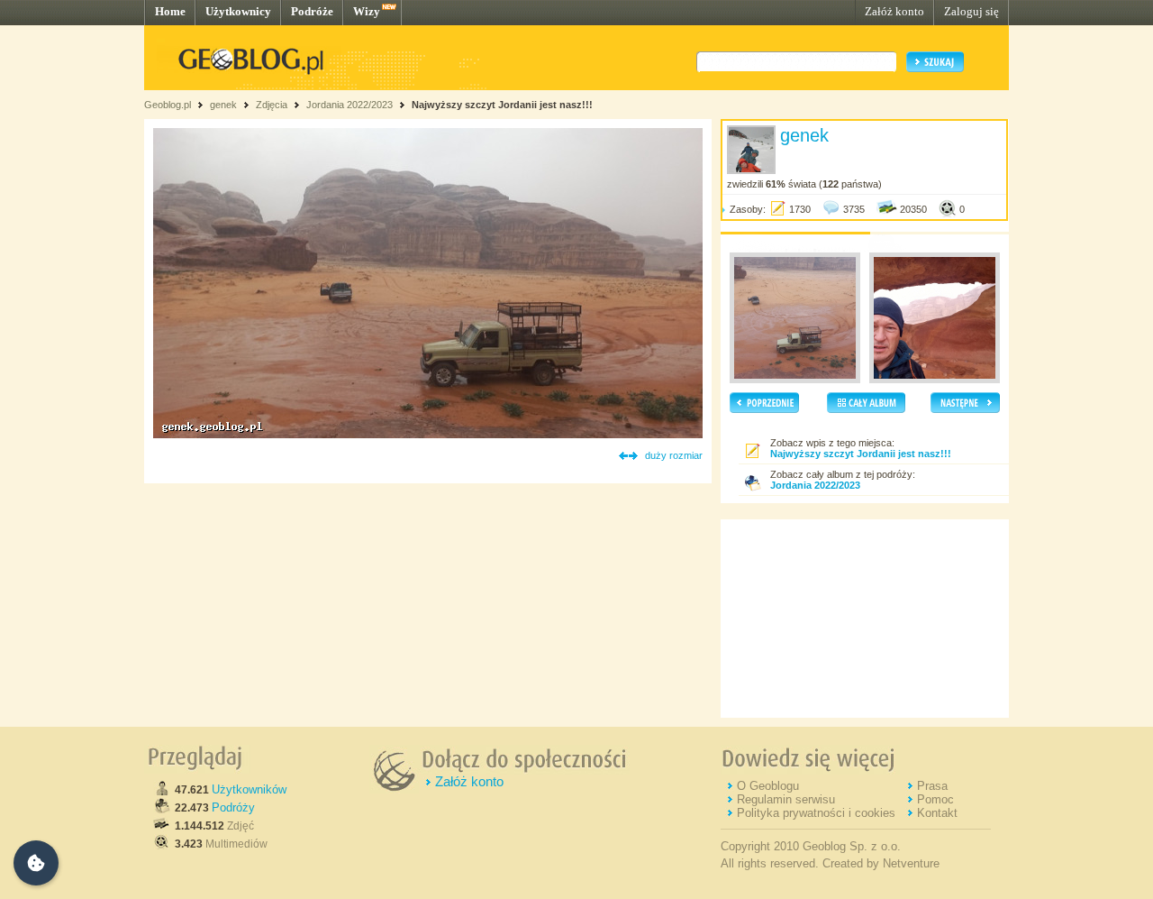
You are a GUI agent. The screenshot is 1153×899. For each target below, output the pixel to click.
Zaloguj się (971, 11)
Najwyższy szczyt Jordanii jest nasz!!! (502, 104)
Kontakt (937, 813)
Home (170, 11)
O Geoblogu (768, 786)
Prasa (932, 786)
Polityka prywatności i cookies (816, 813)
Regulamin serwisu (786, 799)
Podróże (312, 11)
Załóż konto (894, 11)
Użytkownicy (238, 11)
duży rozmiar (674, 455)
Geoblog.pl (167, 104)
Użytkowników (249, 789)
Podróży (233, 807)
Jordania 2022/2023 (349, 104)
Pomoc (935, 799)
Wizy (366, 11)
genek (223, 104)
